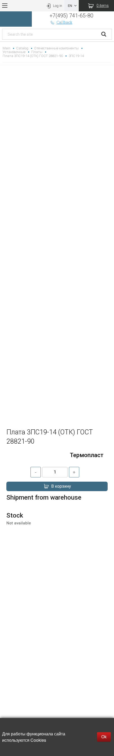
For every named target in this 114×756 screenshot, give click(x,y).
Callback (64, 22)
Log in (57, 6)
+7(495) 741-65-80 (71, 15)
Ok (104, 737)
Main (6, 48)
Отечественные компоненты (56, 48)
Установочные (14, 52)
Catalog (22, 48)
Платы (36, 52)
